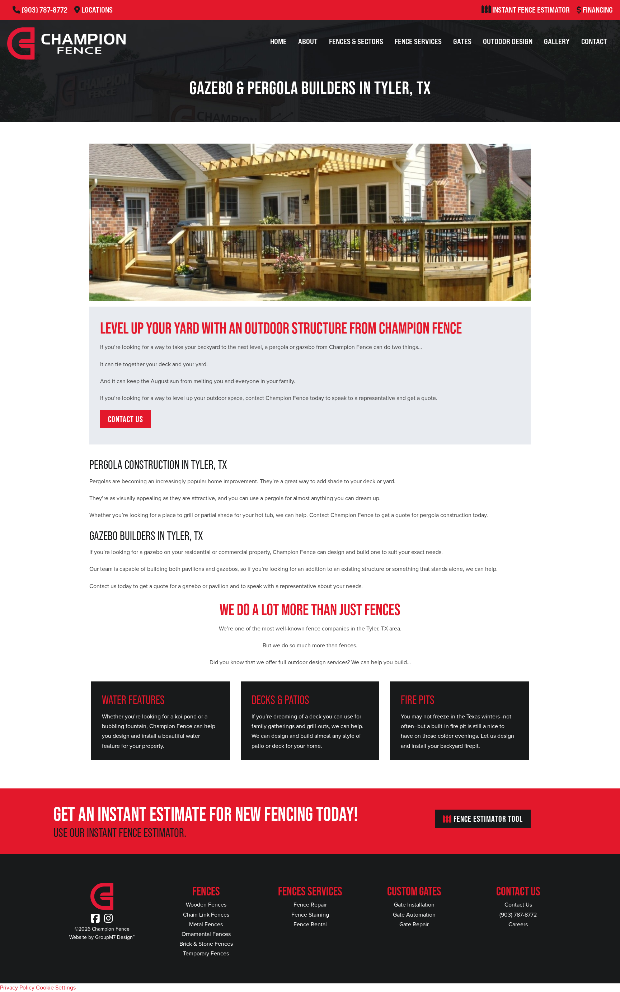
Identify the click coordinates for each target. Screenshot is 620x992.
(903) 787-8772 (44, 9)
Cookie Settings (56, 987)
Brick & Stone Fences (206, 944)
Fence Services (418, 41)
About (308, 41)
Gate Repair (414, 924)
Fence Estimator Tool (487, 819)
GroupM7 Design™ (115, 937)
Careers (518, 924)
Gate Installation (414, 904)
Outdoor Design (507, 41)
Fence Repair (310, 904)
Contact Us (518, 904)
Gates (462, 41)
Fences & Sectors (356, 41)
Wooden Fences (206, 904)
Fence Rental (310, 924)
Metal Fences (206, 924)
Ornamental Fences (206, 934)
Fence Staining (310, 915)
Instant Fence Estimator (531, 9)
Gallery (557, 41)
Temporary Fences (206, 953)
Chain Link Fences (206, 915)
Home (278, 41)
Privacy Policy (17, 987)
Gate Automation (414, 915)
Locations (97, 9)
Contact (594, 41)
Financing (598, 9)
